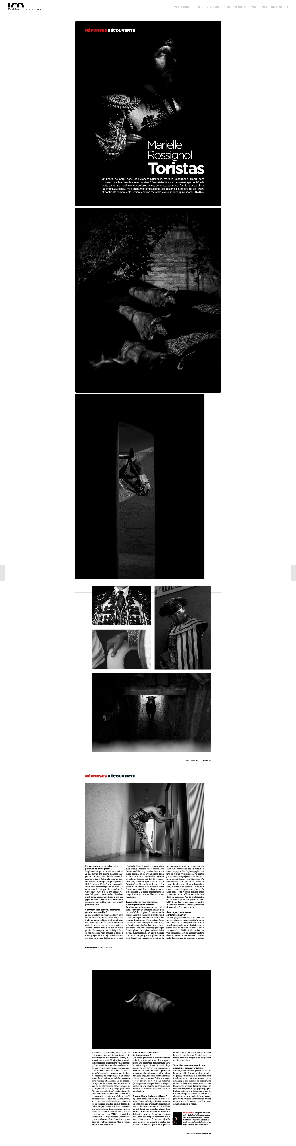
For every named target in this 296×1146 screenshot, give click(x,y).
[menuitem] (181, 7)
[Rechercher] (287, 7)
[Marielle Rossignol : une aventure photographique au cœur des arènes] (293, 573)
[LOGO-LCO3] (25, 7)
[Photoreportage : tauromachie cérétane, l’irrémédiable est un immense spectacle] (2, 573)
